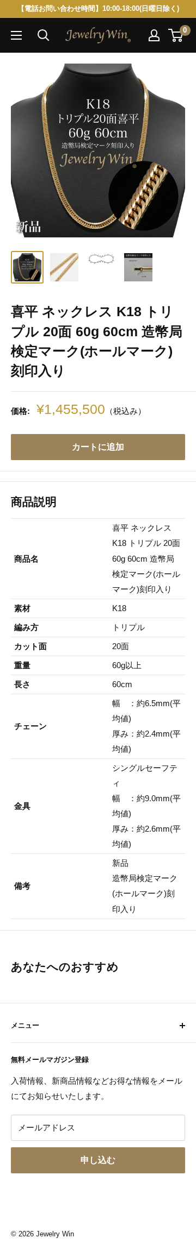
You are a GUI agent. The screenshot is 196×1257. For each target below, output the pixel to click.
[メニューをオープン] (16, 35)
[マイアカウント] (154, 35)
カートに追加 (98, 446)
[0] (176, 35)
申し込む (98, 1160)
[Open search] (44, 35)
